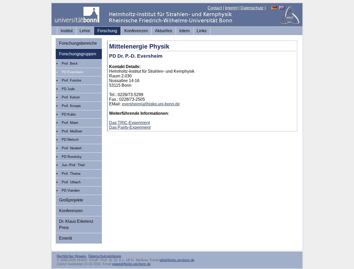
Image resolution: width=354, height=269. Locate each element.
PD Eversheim (72, 72)
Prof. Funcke (71, 80)
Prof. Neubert (72, 148)
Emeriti (65, 238)
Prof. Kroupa (71, 106)
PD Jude (68, 89)
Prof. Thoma (71, 174)
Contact (215, 8)
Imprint (231, 8)
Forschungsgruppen (77, 54)
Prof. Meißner (72, 131)
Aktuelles (163, 31)
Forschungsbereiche (78, 43)
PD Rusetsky (72, 157)
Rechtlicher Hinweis (71, 256)
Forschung (107, 31)
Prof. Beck (70, 63)
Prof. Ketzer (71, 97)
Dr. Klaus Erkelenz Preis (76, 224)
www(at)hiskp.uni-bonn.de (131, 264)
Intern (184, 31)
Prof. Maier (70, 123)
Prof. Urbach (71, 182)
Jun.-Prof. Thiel (73, 165)
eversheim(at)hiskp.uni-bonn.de (151, 104)
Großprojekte (71, 200)
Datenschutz (252, 8)
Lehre (85, 31)
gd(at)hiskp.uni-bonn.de (176, 260)
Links (202, 31)
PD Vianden (71, 190)
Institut (67, 31)
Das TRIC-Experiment (129, 122)
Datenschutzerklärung (104, 256)
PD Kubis (69, 114)
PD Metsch (70, 140)
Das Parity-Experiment (130, 127)
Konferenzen (136, 31)
